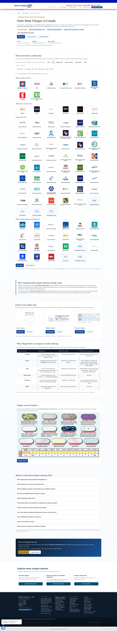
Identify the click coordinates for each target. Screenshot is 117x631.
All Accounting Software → (46, 611)
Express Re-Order (87, 601)
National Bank (41, 69)
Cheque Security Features (75, 610)
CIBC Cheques (58, 603)
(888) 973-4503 (22, 604)
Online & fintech (69, 62)
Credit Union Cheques (59, 609)
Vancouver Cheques (88, 604)
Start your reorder (86, 583)
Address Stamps (73, 599)
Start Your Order (23, 552)
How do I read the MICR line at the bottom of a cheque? (31, 493)
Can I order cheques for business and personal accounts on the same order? (37, 512)
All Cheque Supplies (74, 598)
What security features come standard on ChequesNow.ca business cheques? (37, 503)
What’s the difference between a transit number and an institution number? (36, 489)
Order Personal (79, 331)
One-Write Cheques (45, 603)
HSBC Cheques (58, 608)
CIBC (36, 69)
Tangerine (47, 69)
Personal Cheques (44, 605)
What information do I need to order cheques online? (30, 484)
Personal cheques (19, 307)
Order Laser (20, 331)
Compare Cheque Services (75, 611)
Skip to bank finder (20, 9)
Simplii (51, 69)
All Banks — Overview (60, 597)
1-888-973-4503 (95, 5)
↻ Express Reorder (31, 36)
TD (24, 69)
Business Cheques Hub (88, 612)
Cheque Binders (73, 600)
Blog (70, 607)
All (53, 62)
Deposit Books (72, 603)
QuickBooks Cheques (45, 608)
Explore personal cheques (31, 583)
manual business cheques (39, 307)
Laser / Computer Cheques (46, 598)
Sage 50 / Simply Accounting (46, 610)
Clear (49, 62)
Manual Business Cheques (46, 599)
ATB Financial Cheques (60, 607)
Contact (94, 622)
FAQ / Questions (73, 606)
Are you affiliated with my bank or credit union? (29, 517)
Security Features (22, 460)
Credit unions (78, 62)
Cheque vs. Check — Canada (90, 611)
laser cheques (69, 307)
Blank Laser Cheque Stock (46, 602)
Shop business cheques (58, 583)
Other (85, 62)
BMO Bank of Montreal (59, 602)
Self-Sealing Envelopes (74, 604)
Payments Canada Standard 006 (34, 45)
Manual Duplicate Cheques (46, 600)
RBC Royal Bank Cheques (60, 598)
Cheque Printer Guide (47, 45)
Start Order (21, 36)
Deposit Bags (72, 602)
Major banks (59, 62)
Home (18, 13)
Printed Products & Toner (46, 613)
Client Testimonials (88, 598)
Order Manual (50, 331)
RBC (22, 69)
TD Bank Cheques (58, 600)
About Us (86, 597)
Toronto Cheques (87, 605)
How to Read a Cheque (74, 609)
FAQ (46, 73)
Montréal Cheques (87, 608)
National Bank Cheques (60, 604)
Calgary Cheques (87, 609)
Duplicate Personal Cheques (46, 606)
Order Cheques (25, 13)
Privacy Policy (87, 602)
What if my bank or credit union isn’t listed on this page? (31, 526)
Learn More (29, 331)
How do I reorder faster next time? (25, 521)
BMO (33, 69)
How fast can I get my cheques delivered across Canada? (32, 507)
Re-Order (99, 622)
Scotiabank (28, 69)
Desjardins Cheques (59, 606)
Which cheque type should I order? (26, 498)
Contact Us (21, 605)
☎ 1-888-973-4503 (44, 36)
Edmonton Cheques (88, 607)
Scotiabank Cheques (59, 601)
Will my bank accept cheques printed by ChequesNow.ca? (32, 479)
